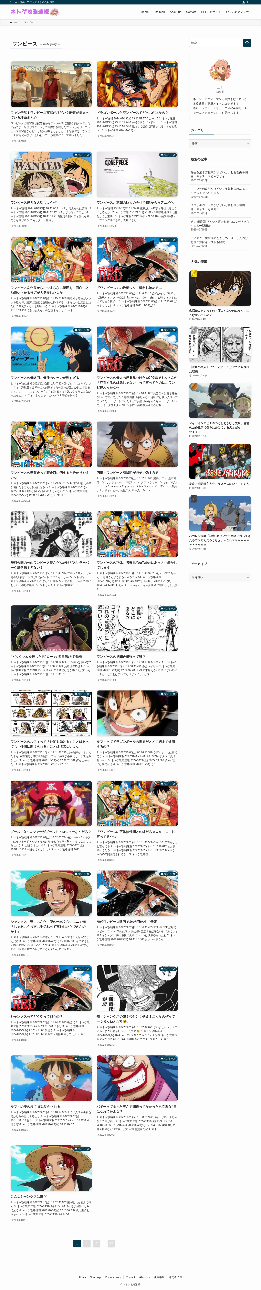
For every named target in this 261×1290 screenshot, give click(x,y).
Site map (95, 1277)
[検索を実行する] (247, 43)
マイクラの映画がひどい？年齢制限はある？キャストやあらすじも (219, 192)
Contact (130, 1277)
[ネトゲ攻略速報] (35, 12)
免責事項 (159, 1277)
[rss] (243, 2)
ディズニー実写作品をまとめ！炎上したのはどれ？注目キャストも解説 (219, 242)
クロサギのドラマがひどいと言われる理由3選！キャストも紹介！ (219, 209)
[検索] (248, 2)
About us (144, 1277)
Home (82, 1277)
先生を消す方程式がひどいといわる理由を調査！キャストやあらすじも (219, 176)
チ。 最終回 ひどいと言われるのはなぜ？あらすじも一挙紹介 (220, 225)
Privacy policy (113, 1277)
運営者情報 (175, 1277)
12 (111, 1243)
